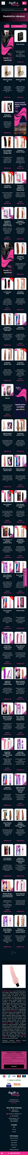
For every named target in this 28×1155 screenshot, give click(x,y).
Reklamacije (14, 1145)
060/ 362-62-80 (15, 1153)
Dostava (14, 1147)
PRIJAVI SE (14, 1066)
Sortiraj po (24, 24)
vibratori (18, 1042)
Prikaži (7, 24)
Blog (14, 1127)
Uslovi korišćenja (14, 1138)
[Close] (25, 570)
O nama (14, 1129)
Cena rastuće (19, 26)
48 (6, 26)
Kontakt (14, 1131)
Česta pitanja (14, 1140)
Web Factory (14, 1102)
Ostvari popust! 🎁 (25, 578)
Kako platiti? (14, 1142)
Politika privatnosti (14, 1149)
